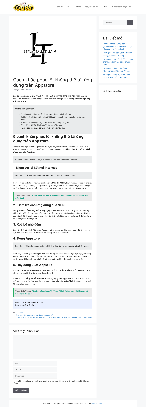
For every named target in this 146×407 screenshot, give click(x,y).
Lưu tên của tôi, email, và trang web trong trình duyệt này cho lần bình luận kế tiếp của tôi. (52, 382)
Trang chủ (59, 7)
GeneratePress (97, 404)
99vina (78, 7)
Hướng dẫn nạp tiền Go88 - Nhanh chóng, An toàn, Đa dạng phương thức (118, 62)
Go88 (69, 7)
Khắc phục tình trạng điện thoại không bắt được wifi (34, 315)
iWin (105, 7)
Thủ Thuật (19, 313)
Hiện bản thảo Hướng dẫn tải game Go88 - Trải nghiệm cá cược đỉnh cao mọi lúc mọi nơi (117, 46)
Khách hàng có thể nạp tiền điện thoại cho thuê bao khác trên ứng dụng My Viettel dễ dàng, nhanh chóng (54, 317)
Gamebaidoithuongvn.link (121, 7)
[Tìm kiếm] (130, 22)
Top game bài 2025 (92, 7)
